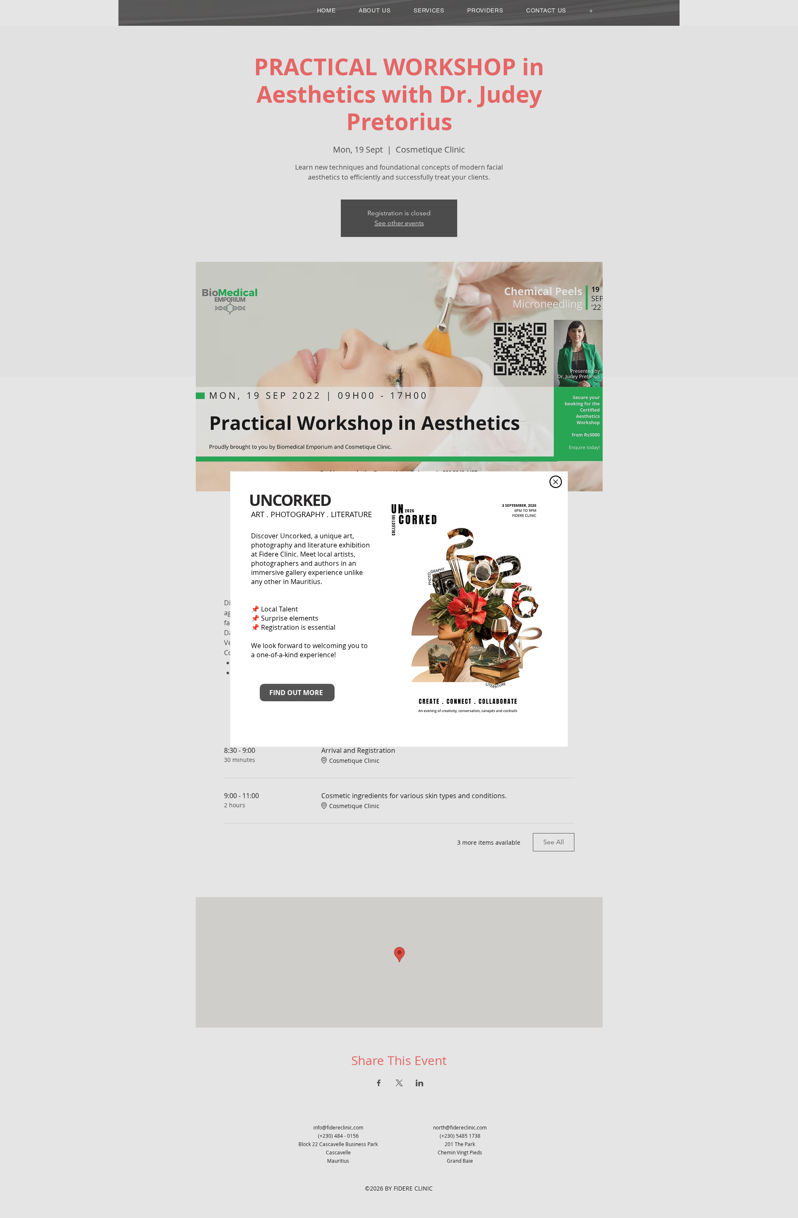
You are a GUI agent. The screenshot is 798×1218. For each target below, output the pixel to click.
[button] (555, 481)
